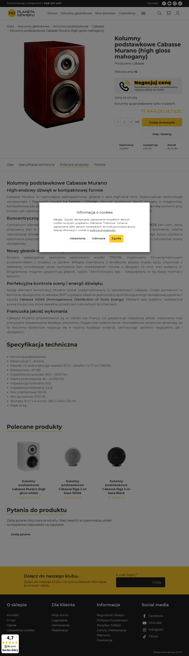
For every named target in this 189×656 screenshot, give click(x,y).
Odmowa (98, 238)
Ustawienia (77, 238)
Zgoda (116, 238)
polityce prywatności (103, 230)
